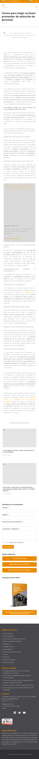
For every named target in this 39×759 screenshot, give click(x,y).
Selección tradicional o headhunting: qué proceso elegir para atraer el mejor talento (19, 489)
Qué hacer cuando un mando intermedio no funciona (18, 685)
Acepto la (13, 542)
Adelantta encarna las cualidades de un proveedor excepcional (19, 400)
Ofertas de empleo (8, 636)
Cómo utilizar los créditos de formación (14, 639)
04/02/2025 (7, 494)
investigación (28, 292)
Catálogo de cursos (8, 646)
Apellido (5, 515)
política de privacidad (16, 542)
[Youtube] (24, 712)
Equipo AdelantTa (8, 649)
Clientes (5, 654)
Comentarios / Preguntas (10, 529)
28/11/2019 (7, 455)
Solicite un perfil (7, 633)
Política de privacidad (9, 659)
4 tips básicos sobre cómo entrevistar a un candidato (19, 451)
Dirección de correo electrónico (12, 522)
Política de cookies (8, 662)
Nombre (5, 507)
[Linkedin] (14, 712)
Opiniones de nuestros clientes (12, 652)
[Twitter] (19, 712)
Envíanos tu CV (7, 644)
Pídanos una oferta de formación (12, 641)
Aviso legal (6, 657)
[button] (19, 558)
